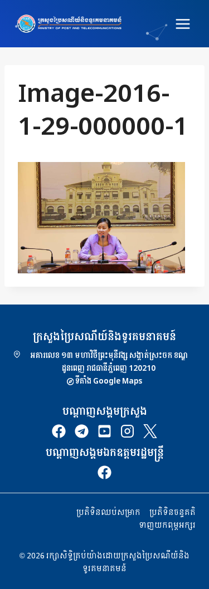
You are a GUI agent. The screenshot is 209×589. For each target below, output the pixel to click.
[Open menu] (182, 23)
